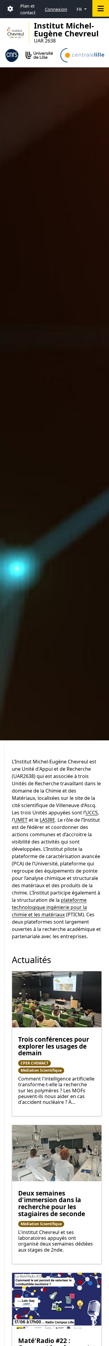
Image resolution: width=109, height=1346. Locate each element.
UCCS (91, 812)
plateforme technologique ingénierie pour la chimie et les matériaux (49, 907)
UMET (21, 820)
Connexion (56, 9)
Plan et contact (27, 9)
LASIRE (47, 820)
